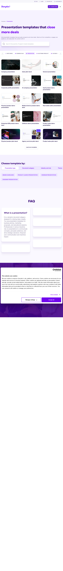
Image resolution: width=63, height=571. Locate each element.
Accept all (51, 300)
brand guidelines (8, 175)
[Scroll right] (60, 53)
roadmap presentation (10, 179)
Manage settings (30, 300)
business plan (20, 53)
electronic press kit (43, 53)
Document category (28, 168)
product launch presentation (28, 175)
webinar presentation (49, 175)
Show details (54, 294)
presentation (30, 53)
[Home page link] (5, 6)
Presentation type (10, 168)
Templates (3, 21)
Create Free (54, 6)
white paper (9, 53)
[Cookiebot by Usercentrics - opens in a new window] (54, 270)
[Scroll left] (2, 53)
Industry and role (46, 168)
